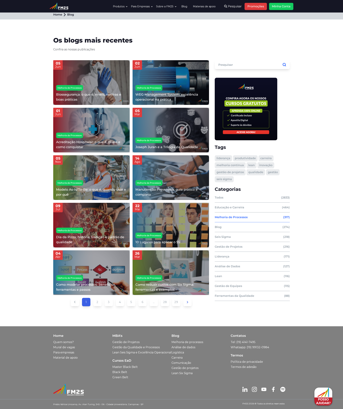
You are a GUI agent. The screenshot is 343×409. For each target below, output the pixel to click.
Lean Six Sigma (182, 373)
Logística (178, 352)
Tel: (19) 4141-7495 (243, 342)
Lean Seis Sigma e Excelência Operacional (142, 352)
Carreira (177, 357)
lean (251, 165)
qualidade (255, 172)
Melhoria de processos (187, 342)
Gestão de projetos (185, 368)
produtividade (245, 158)
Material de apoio (65, 357)
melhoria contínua (230, 165)
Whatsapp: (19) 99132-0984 (250, 347)
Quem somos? (63, 342)
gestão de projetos (230, 172)
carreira (266, 158)
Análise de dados (183, 347)
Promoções (255, 6)
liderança (223, 158)
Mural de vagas (64, 347)
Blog (184, 6)
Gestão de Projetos (126, 342)
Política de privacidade (247, 361)
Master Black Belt (125, 367)
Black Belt (119, 372)
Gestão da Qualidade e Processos (136, 347)
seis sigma (224, 179)
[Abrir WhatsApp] (9, 400)
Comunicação (181, 363)
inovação (265, 165)
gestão (273, 172)
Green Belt (120, 377)
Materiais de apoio (204, 6)
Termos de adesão (244, 367)
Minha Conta (281, 6)
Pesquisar (234, 6)
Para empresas (63, 352)
